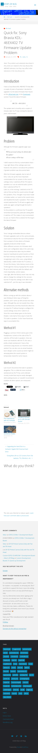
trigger (29, 690)
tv (27, 57)
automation (14, 653)
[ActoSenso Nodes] (10, 429)
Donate (5, 571)
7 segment (16, 649)
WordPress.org (7, 722)
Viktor (4, 535)
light (27, 667)
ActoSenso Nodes (9, 434)
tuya (14, 693)
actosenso (27, 649)
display (6, 660)
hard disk (22, 664)
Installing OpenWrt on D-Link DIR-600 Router (24, 419)
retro (25, 682)
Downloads (26, 94)
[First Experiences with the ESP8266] (10, 413)
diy (14, 660)
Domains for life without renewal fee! (14, 629)
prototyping (24, 678)
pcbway (23, 675)
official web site (13, 94)
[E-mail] (12, 736)
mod (13, 671)
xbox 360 (7, 697)
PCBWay (5, 622)
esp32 (21, 660)
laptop (6, 667)
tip (22, 690)
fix (20, 57)
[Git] (21, 736)
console (14, 656)
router (6, 686)
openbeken (22, 671)
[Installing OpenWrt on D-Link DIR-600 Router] (24, 412)
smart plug (27, 686)
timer (16, 690)
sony (24, 57)
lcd (13, 667)
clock (6, 656)
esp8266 (7, 664)
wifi (26, 693)
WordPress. (25, 747)
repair (6, 682)
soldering (7, 690)
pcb (15, 675)
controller (24, 656)
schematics (16, 686)
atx (5, 653)
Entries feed (7, 716)
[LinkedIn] (26, 736)
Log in (5, 712)
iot (30, 664)
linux (6, 671)
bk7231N (24, 653)
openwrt (7, 675)
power (6, 678)
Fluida (18, 747)
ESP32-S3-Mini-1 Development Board (21, 535)
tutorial (6, 693)
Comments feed (8, 719)
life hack (9, 17)
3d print (7, 649)
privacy (15, 678)
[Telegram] (17, 736)
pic (31, 675)
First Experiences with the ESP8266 (9, 419)
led (20, 667)
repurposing (16, 682)
